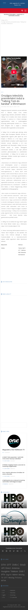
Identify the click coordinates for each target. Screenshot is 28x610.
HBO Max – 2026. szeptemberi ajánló (13, 504)
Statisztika (12, 592)
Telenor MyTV (21, 248)
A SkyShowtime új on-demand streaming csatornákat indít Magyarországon (13, 481)
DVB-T (22, 571)
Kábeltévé (12, 590)
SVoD (23, 564)
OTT (19, 250)
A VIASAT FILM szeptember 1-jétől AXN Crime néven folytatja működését (12, 457)
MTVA (3, 580)
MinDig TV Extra (15, 577)
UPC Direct (6, 568)
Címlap (2, 20)
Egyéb (3, 595)
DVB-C (15, 564)
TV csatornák (6, 460)
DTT (3, 452)
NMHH (15, 574)
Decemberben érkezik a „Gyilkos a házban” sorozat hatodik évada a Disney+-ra (13, 519)
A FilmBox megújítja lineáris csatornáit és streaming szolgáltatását (13, 465)
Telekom (14, 571)
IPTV (6, 20)
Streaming (5, 484)
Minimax (20, 244)
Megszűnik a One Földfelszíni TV (13, 450)
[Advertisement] (14, 40)
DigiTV (8, 574)
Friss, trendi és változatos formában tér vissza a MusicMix (13, 473)
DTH (3, 564)
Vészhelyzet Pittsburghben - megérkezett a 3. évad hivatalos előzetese (14, 15)
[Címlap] (3, 3)
